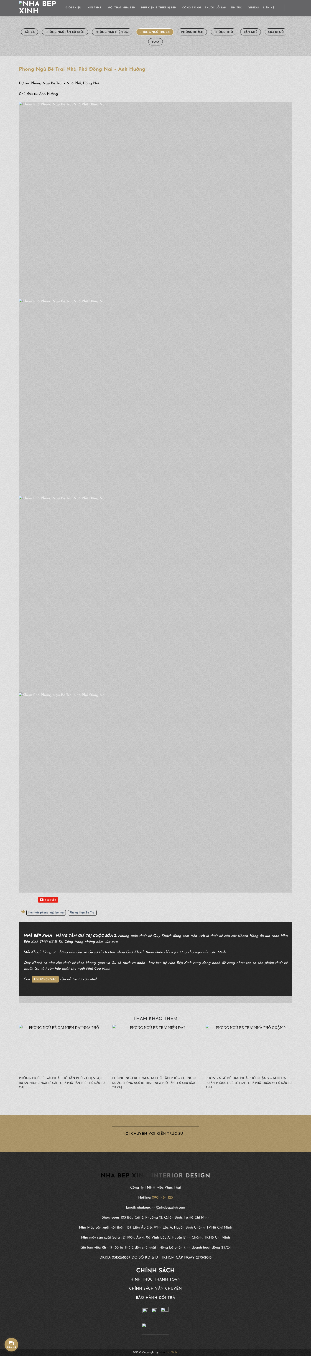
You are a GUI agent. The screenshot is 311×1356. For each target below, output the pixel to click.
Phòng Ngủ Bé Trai (82, 912)
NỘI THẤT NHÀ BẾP (121, 8)
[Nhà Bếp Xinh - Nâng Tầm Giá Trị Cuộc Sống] (39, 8)
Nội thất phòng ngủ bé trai (46, 912)
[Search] (290, 8)
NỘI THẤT (94, 8)
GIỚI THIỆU (73, 8)
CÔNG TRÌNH (191, 8)
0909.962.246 (45, 979)
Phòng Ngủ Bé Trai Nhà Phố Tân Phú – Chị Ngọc (155, 1078)
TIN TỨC (236, 8)
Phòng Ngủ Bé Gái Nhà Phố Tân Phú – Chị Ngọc (61, 1078)
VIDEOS (253, 8)
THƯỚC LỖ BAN (216, 8)
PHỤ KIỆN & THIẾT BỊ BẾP (158, 8)
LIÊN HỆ (268, 8)
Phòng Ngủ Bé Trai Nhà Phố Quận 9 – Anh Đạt (247, 1078)
